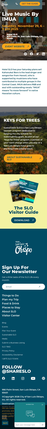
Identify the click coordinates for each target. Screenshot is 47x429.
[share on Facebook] (31, 53)
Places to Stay (11, 307)
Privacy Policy (8, 351)
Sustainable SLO (9, 335)
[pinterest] (43, 378)
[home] (5, 4)
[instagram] (22, 378)
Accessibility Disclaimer (12, 355)
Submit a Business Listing (13, 343)
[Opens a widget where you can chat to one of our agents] (30, 414)
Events (5, 327)
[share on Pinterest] (25, 53)
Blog (4, 323)
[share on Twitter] (37, 53)
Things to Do (10, 295)
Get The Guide (30, 4)
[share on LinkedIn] (43, 53)
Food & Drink (10, 303)
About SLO (9, 311)
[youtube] (33, 378)
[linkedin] (13, 378)
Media (4, 339)
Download (21, 220)
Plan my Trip (10, 299)
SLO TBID (6, 347)
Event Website (15, 46)
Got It (5, 423)
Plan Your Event (9, 331)
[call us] (17, 4)
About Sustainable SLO (19, 158)
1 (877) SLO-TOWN (10, 359)
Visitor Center (11, 315)
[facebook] (3, 378)
